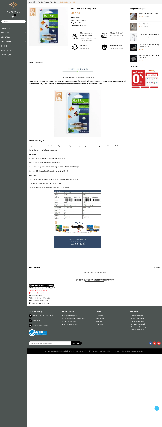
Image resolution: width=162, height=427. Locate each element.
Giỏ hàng (100, 324)
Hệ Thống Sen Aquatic (71, 324)
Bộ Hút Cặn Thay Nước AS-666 (149, 13)
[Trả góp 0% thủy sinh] (145, 78)
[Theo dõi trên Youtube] (159, 343)
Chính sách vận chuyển (138, 324)
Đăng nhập (10, 12)
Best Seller (34, 267)
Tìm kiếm (100, 315)
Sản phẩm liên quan (138, 9)
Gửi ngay (77, 343)
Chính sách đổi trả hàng (138, 327)
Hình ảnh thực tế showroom (38, 290)
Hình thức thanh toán (137, 321)
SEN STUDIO (5, 37)
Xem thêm (133, 66)
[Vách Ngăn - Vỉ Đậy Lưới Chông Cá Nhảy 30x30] (133, 58)
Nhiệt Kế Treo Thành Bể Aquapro (149, 34)
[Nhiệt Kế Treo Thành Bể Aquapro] (133, 37)
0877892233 (37, 320)
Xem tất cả (157, 268)
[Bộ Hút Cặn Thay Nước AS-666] (133, 16)
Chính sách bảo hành (137, 329)
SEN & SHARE (6, 41)
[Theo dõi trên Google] (154, 343)
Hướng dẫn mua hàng (137, 318)
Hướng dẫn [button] (134, 312)
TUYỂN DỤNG (6, 55)
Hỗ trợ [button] (98, 312)
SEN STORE (5, 33)
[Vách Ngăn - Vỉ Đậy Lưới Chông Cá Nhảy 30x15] (133, 47)
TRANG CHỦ (5, 28)
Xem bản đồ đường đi (37, 293)
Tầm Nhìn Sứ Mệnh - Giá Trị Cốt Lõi (74, 318)
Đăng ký (17, 12)
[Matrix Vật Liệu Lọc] (133, 26)
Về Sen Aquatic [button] (68, 312)
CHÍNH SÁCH (6, 50)
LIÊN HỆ (4, 46)
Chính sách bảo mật (137, 315)
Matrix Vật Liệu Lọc (145, 24)
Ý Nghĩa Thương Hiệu (70, 315)
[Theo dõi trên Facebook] (150, 343)
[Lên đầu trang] (156, 401)
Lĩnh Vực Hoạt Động (70, 321)
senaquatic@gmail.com (40, 325)
